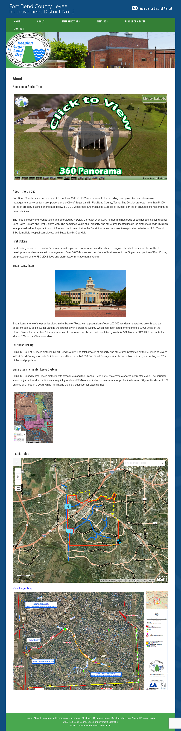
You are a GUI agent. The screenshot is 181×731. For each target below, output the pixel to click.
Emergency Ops (71, 21)
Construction (48, 718)
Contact (19, 28)
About (41, 21)
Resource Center (135, 21)
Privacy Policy (147, 718)
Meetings (102, 21)
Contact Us (118, 718)
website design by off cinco (84, 725)
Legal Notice (132, 718)
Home (17, 21)
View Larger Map (22, 588)
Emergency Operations (68, 718)
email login (105, 725)
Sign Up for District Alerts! (156, 8)
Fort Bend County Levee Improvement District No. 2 (42, 8)
